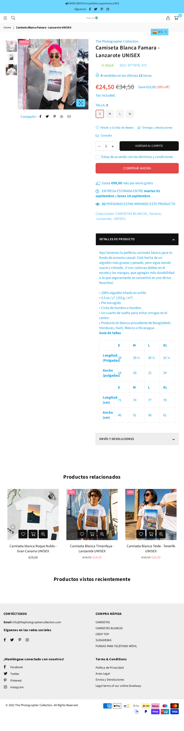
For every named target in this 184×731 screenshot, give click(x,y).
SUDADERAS (103, 640)
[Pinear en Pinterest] (54, 117)
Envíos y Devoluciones (110, 679)
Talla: (102, 105)
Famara (155, 213)
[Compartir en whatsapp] (61, 117)
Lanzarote (103, 218)
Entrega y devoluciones (157, 127)
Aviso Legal (103, 673)
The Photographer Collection (117, 41)
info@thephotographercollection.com (36, 622)
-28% (71, 492)
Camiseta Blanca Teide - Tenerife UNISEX (151, 549)
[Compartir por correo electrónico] (69, 117)
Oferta (24, 42)
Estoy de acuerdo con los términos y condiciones (137, 156)
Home (7, 28)
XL (130, 114)
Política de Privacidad (110, 668)
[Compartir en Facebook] (40, 117)
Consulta (106, 135)
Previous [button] (22, 74)
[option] (53, 74)
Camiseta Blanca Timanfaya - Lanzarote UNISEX (92, 549)
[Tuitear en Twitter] (47, 117)
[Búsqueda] (13, 18)
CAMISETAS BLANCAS (131, 213)
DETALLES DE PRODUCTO (117, 239)
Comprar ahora (137, 168)
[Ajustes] (168, 18)
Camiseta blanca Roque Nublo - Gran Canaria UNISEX (33, 549)
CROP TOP (102, 634)
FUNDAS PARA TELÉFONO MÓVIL (116, 646)
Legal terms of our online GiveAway (118, 686)
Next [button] (84, 74)
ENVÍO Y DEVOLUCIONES (116, 439)
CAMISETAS (103, 622)
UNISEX (119, 218)
